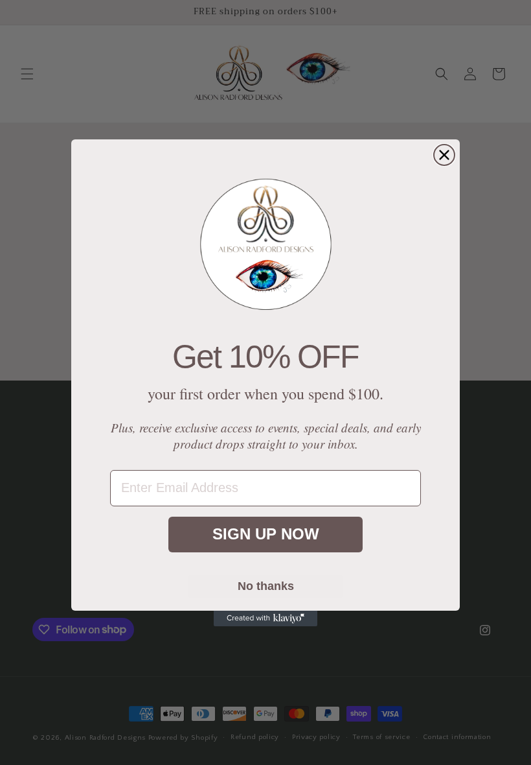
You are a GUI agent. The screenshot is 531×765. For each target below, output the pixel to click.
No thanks (266, 586)
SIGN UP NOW (265, 534)
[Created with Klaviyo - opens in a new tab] (265, 618)
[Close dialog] (444, 155)
